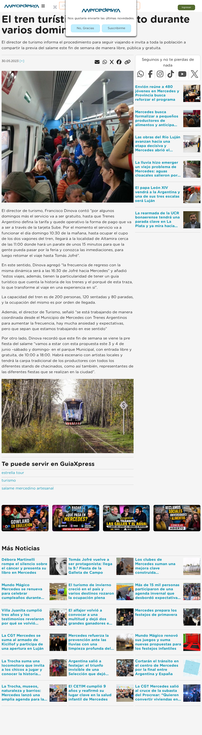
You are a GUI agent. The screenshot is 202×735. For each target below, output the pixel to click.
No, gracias (85, 28)
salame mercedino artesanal (28, 488)
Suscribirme (116, 28)
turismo (9, 480)
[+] (22, 61)
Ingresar (186, 7)
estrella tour (13, 473)
